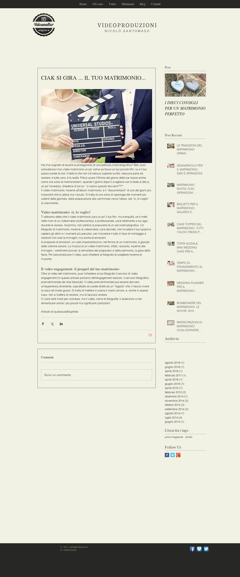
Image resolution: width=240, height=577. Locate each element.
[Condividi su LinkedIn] (61, 324)
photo (188, 437)
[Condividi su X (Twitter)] (52, 324)
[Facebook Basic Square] (167, 455)
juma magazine (174, 437)
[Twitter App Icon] (206, 549)
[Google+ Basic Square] (178, 455)
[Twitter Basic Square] (172, 455)
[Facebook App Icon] (192, 549)
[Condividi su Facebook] (43, 324)
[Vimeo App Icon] (199, 549)
